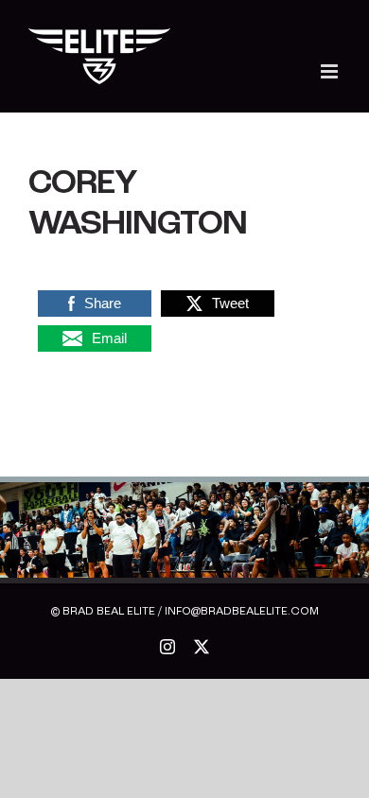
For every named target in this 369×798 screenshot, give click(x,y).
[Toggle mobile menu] (331, 71)
